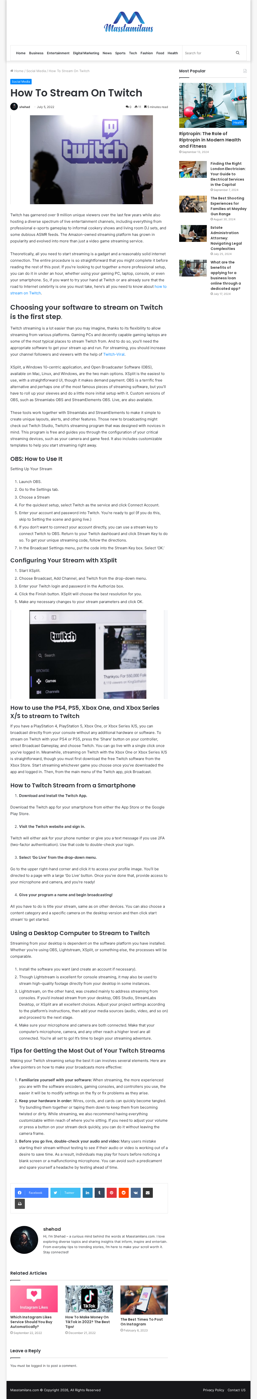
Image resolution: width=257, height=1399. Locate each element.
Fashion (147, 53)
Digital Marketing (86, 53)
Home (21, 53)
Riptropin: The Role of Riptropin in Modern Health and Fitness (210, 139)
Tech (133, 53)
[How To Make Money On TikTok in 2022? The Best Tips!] (89, 1298)
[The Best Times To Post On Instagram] (144, 1300)
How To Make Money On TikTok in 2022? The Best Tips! (87, 1322)
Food (160, 53)
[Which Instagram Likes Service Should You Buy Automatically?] (34, 1298)
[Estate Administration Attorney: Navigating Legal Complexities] (193, 233)
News (107, 53)
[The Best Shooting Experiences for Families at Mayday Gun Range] (193, 204)
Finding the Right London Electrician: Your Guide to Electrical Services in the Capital (228, 174)
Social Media (36, 71)
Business (36, 53)
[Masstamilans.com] (128, 22)
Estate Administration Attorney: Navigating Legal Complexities (226, 238)
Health (173, 53)
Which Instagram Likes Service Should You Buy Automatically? (31, 1322)
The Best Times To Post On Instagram (141, 1322)
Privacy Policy (213, 1390)
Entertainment (58, 53)
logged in (38, 1366)
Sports (120, 53)
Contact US (236, 1390)
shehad (24, 107)
